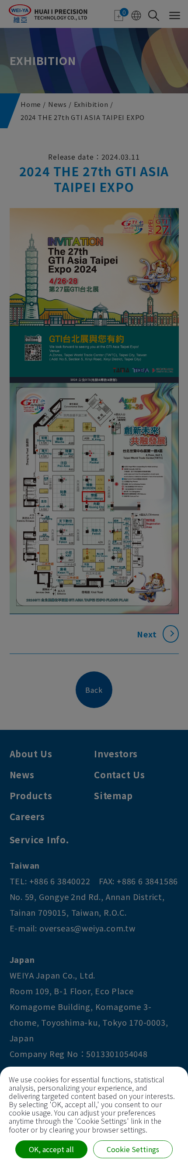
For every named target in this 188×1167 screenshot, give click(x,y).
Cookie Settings (133, 1149)
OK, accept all (51, 1149)
